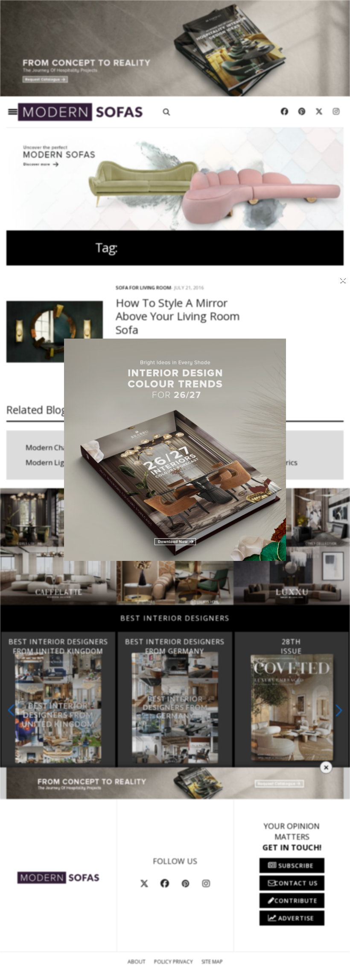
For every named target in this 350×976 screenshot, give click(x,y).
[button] (339, 710)
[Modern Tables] (58, 877)
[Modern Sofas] (80, 112)
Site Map (212, 961)
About (137, 961)
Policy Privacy (173, 961)
